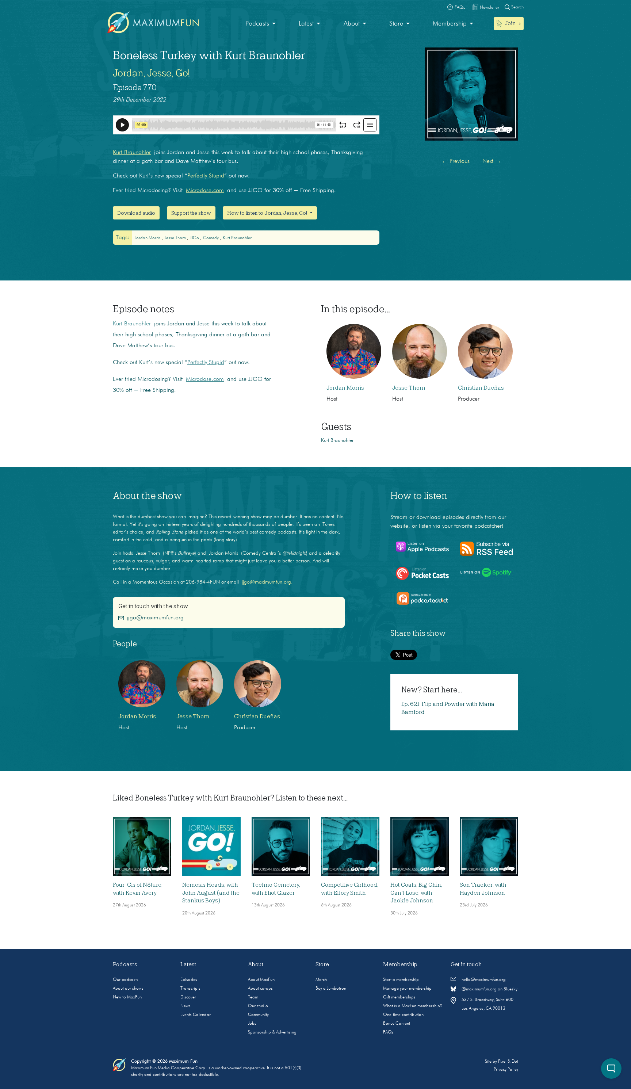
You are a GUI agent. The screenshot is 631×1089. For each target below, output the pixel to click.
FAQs (388, 1032)
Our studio (258, 1006)
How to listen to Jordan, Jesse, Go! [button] (267, 213)
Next (491, 161)
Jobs (252, 1023)
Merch (321, 980)
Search (517, 7)
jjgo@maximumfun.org (155, 618)
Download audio (136, 213)
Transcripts (190, 988)
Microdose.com (205, 191)
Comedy (211, 238)
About (352, 23)
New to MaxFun (127, 997)
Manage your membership (407, 988)
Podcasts (257, 23)
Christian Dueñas (481, 388)
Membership (450, 23)
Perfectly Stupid (205, 176)
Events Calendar (195, 1015)
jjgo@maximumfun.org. (267, 582)
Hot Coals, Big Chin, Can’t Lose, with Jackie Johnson (416, 893)
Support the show (191, 213)
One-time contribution (403, 1015)
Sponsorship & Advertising (272, 1032)
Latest (306, 23)
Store (396, 23)
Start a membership (401, 980)
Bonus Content (396, 1023)
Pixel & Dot (508, 1061)
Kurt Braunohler (132, 153)
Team (253, 997)
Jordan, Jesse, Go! (151, 73)
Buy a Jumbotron (331, 988)
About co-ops (260, 988)
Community (258, 1015)
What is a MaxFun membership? (412, 1006)
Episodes (188, 980)
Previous (456, 161)
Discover (188, 997)
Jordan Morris (148, 238)
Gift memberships (399, 997)
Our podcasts (125, 980)
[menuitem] (260, 24)
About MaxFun (261, 980)
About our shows (128, 988)
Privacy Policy (506, 1069)
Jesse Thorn (176, 238)
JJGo (195, 238)
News (185, 1006)
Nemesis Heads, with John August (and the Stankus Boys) (211, 893)
